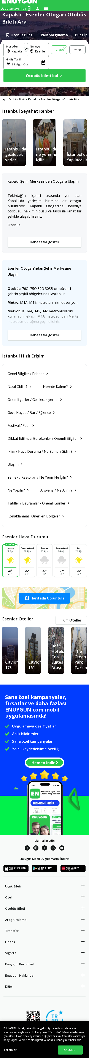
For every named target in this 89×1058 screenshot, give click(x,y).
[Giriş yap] (37, 8)
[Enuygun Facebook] (27, 848)
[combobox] (16, 51)
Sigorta (10, 953)
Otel (8, 897)
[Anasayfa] (3, 99)
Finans (10, 942)
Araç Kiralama (16, 920)
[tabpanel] (44, 63)
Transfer (12, 931)
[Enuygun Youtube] (61, 848)
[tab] (19, 35)
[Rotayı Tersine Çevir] (26, 49)
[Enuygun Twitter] (44, 848)
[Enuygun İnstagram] (35, 848)
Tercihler (10, 1050)
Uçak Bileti (13, 886)
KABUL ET (70, 1050)
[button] (44, 598)
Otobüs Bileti (17, 99)
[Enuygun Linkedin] (53, 848)
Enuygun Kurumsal (19, 964)
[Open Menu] (46, 8)
